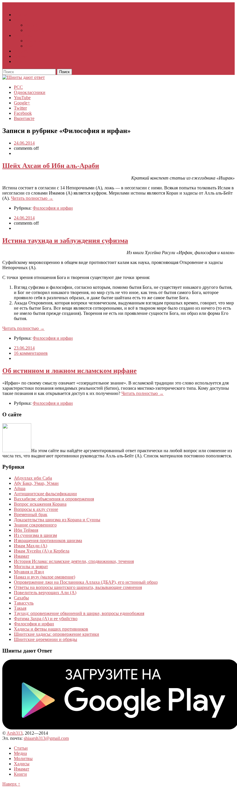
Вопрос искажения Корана (40, 504)
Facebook (23, 113)
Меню (25, 4)
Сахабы (21, 597)
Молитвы (23, 35)
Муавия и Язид (29, 571)
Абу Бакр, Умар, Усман (36, 483)
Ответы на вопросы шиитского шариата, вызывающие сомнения (78, 587)
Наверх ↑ (11, 783)
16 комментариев (31, 353)
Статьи (21, 14)
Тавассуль (24, 602)
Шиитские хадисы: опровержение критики (56, 634)
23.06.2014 (24, 347)
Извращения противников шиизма (48, 540)
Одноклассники (29, 92)
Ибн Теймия (26, 530)
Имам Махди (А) (30, 545)
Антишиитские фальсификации (45, 493)
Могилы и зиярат (31, 566)
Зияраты (33, 40)
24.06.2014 (24, 143)
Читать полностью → (32, 198)
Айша (19, 488)
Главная (10, 4)
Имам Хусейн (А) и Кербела (41, 550)
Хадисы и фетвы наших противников (51, 629)
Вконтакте (24, 118)
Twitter (20, 108)
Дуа (29, 45)
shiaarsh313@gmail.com (46, 738)
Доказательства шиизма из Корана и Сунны (57, 519)
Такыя (20, 608)
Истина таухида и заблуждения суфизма (65, 240)
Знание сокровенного (35, 524)
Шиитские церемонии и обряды (45, 639)
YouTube (22, 97)
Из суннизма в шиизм (35, 535)
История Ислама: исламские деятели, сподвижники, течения (74, 561)
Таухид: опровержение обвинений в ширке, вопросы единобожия (79, 613)
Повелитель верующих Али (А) (45, 592)
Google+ (22, 102)
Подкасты (35, 30)
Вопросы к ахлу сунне (36, 509)
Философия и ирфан (53, 208)
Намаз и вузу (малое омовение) (44, 576)
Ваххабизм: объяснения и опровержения (54, 498)
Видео (31, 25)
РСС (18, 87)
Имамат (21, 56)
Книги (20, 61)
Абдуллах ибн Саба (33, 478)
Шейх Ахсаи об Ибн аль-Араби (50, 165)
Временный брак (30, 514)
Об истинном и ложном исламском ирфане (69, 370)
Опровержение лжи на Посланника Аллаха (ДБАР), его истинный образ (86, 582)
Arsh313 (15, 733)
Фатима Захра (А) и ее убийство (45, 618)
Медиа (20, 19)
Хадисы (21, 51)
